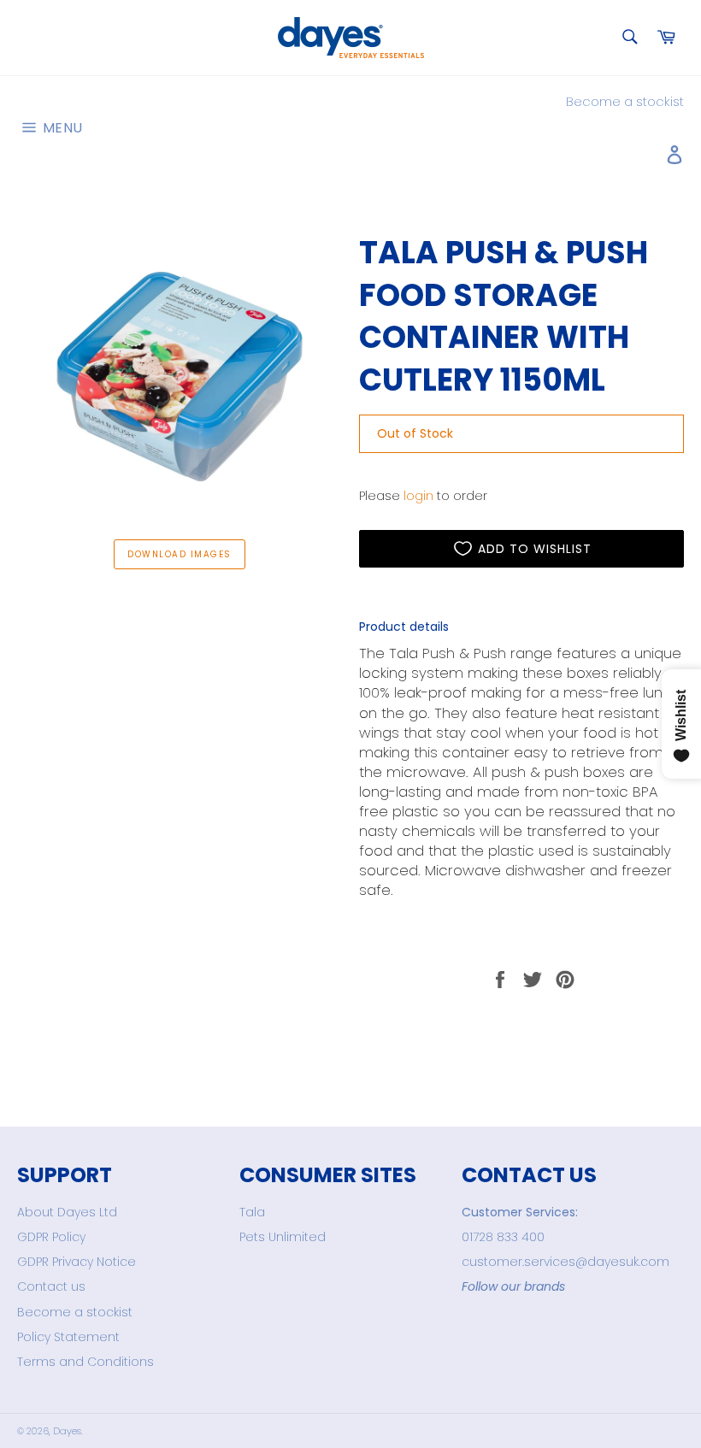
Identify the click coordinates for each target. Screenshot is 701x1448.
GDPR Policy (51, 1236)
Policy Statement (68, 1336)
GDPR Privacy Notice (76, 1261)
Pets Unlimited (282, 1236)
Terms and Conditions (85, 1361)
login (418, 495)
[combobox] (629, 38)
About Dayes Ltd (67, 1212)
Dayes (67, 1431)
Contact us (51, 1286)
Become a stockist (625, 101)
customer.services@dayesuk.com (565, 1261)
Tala (252, 1212)
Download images (179, 554)
